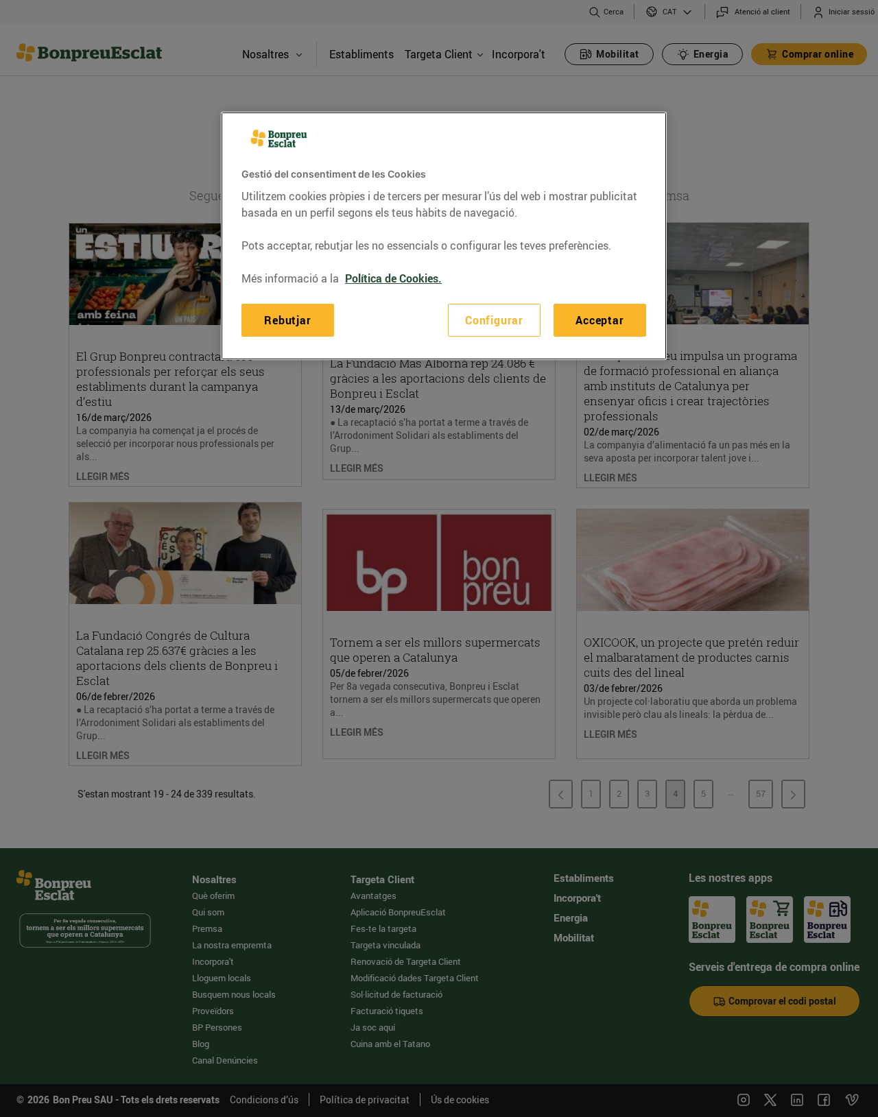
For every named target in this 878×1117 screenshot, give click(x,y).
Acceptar (600, 319)
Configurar (494, 319)
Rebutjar (287, 319)
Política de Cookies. (393, 277)
